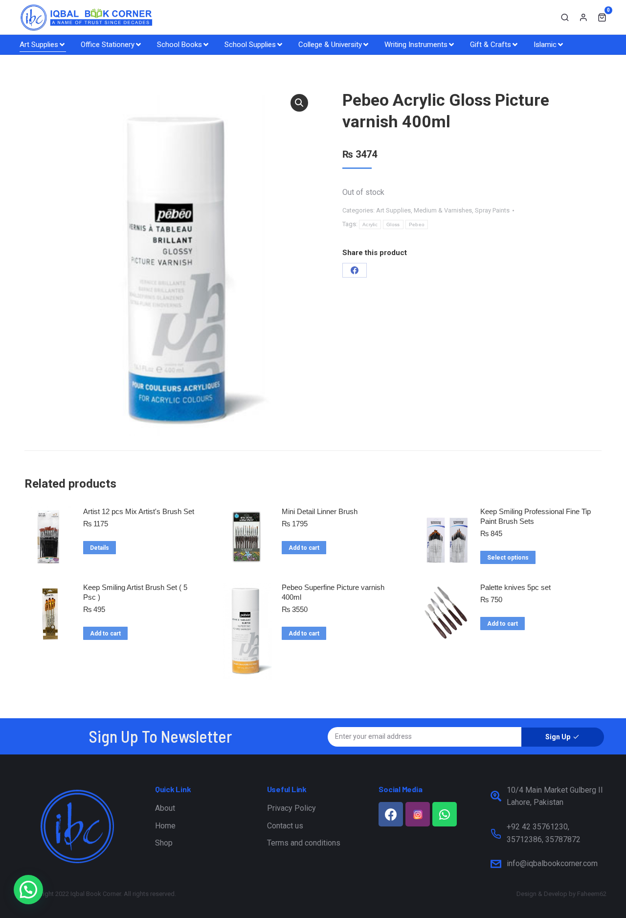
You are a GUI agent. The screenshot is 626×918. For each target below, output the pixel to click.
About (165, 808)
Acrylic (370, 224)
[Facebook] (354, 270)
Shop (164, 842)
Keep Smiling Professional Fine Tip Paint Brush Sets (535, 516)
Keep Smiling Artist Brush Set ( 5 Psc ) (135, 592)
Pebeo (417, 224)
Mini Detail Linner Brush (320, 511)
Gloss (393, 224)
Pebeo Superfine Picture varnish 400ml (333, 592)
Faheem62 (591, 893)
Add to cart (304, 547)
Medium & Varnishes (443, 210)
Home (165, 825)
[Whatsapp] (444, 814)
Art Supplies (393, 210)
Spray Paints (492, 210)
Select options (508, 557)
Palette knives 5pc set (515, 587)
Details (99, 547)
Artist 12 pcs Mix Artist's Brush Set (138, 511)
